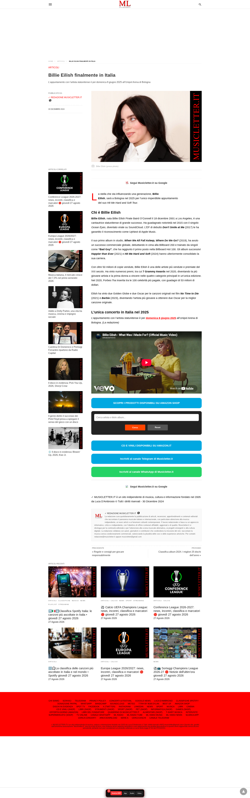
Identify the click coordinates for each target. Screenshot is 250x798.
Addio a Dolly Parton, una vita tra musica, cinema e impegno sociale (65, 314)
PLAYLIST (52, 604)
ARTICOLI (61, 61)
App (125, 793)
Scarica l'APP (116, 793)
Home (50, 61)
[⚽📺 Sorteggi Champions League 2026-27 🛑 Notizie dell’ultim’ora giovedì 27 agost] (178, 643)
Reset (157, 427)
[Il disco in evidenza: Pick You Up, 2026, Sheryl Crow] (65, 369)
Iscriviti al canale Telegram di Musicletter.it (146, 458)
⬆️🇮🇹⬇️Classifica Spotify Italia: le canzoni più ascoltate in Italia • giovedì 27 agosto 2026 (70, 614)
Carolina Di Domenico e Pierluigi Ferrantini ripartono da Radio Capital (65, 350)
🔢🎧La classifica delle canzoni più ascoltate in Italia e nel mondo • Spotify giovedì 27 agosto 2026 (70, 672)
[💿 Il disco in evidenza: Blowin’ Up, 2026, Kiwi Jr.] (65, 438)
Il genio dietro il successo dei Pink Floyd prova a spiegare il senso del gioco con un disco (63, 419)
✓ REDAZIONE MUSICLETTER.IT (120, 513)
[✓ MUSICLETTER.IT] (125, 4)
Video (139, 793)
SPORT (129, 600)
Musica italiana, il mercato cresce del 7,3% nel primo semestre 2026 (65, 278)
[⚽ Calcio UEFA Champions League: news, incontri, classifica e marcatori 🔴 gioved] (125, 581)
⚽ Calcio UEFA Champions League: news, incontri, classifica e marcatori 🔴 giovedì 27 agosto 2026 (124, 611)
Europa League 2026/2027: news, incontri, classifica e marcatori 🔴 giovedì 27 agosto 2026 (122, 672)
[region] (125, 32)
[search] (200, 4)
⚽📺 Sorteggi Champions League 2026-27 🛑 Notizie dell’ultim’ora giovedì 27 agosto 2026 (176, 672)
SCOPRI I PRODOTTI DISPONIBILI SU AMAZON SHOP (146, 403)
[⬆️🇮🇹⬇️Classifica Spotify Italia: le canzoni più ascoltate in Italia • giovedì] (72, 581)
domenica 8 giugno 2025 (161, 318)
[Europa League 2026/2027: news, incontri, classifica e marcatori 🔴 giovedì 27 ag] (65, 222)
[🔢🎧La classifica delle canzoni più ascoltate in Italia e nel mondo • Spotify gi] (72, 643)
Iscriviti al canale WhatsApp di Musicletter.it (146, 471)
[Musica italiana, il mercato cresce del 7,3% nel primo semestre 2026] (65, 261)
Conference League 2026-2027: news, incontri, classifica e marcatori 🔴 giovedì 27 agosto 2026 (177, 611)
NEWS (83, 600)
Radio (132, 793)
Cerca (135, 427)
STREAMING (63, 604)
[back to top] (243, 791)
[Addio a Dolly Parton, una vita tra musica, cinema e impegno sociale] (65, 297)
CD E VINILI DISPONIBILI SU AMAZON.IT (146, 445)
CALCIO (114, 600)
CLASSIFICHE (64, 600)
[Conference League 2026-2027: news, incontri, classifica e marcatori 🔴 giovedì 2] (65, 183)
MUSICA (75, 600)
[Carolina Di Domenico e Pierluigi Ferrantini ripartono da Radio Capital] (65, 333)
